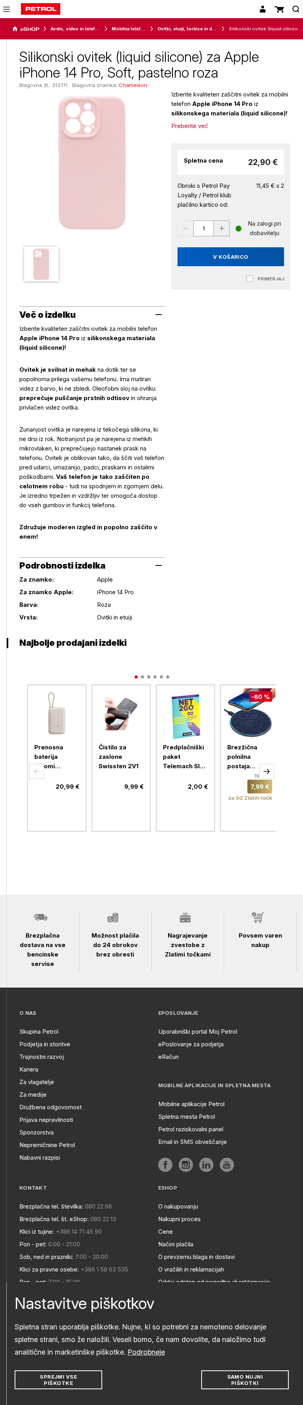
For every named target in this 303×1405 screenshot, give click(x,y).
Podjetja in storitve (44, 1044)
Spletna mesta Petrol (186, 1116)
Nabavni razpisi (39, 1157)
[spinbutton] (203, 228)
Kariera (28, 1069)
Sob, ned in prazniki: (46, 1256)
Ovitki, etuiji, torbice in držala (187, 29)
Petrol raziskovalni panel (190, 1129)
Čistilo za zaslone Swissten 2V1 (118, 756)
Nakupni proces (179, 1219)
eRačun (168, 1056)
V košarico (231, 257)
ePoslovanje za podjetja (191, 1044)
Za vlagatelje (36, 1082)
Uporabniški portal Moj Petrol (197, 1031)
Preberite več (189, 126)
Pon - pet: (33, 1244)
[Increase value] (222, 228)
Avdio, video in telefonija (75, 29)
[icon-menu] (6, 9)
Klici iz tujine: (36, 1231)
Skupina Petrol (38, 1031)
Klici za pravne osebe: (49, 1269)
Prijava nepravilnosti (46, 1119)
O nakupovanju (178, 1206)
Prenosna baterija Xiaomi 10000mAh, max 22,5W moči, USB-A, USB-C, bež (54, 757)
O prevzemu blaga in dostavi (196, 1256)
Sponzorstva (36, 1132)
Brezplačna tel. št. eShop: (54, 1219)
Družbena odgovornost (50, 1107)
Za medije (33, 1094)
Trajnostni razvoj (41, 1056)
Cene (165, 1231)
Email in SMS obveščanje (192, 1142)
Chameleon (133, 85)
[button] (36, 771)
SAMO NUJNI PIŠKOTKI (245, 1379)
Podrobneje (146, 1352)
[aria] (26, 29)
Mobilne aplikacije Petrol (191, 1104)
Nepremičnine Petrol (47, 1145)
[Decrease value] (185, 228)
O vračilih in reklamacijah (191, 1269)
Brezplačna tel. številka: (51, 1206)
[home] (40, 9)
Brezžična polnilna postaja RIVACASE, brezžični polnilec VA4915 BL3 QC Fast (245, 757)
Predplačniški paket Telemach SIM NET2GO (184, 757)
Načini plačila (175, 1244)
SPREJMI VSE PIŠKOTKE (58, 1379)
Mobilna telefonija (129, 29)
